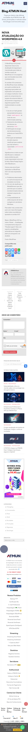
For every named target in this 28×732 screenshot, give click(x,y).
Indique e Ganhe (13, 676)
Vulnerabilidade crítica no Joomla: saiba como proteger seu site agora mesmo (14, 388)
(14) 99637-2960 (14, 572)
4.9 (10, 260)
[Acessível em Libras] (25, 366)
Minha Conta (13, 696)
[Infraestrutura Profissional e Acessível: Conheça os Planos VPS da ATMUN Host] (14, 397)
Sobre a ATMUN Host (14, 673)
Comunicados (11, 510)
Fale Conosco (13, 688)
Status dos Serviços (24, 710)
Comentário (7, 319)
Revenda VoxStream (14, 622)
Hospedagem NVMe (12, 611)
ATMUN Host (15, 270)
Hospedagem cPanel (14, 608)
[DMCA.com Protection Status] (14, 589)
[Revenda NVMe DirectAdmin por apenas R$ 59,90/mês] (14, 478)
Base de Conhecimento (14, 702)
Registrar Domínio (14, 654)
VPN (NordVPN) (14, 628)
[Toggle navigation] (25, 3)
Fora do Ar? (7, 718)
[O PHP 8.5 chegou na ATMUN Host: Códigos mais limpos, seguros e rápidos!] (14, 439)
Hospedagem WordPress (14, 613)
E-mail (16, 331)
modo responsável (10, 159)
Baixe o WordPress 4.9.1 (12, 220)
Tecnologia (16, 445)
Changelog (10, 507)
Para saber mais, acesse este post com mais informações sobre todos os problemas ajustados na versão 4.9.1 (13, 211)
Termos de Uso (3, 709)
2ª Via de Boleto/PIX (14, 699)
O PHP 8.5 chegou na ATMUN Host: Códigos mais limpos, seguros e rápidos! (13, 450)
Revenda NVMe (14, 616)
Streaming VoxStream (14, 640)
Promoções (16, 404)
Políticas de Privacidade (16, 709)
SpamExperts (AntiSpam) (14, 625)
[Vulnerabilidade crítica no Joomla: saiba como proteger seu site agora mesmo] (14, 377)
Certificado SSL (14, 602)
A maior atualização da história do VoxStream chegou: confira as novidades (14, 429)
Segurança (14, 42)
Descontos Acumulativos (14, 682)
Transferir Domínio (14, 657)
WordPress (12, 239)
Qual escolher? (14, 642)
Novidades (5, 42)
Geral (8, 517)
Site (4, 338)
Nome (5, 331)
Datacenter (14, 679)
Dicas (5, 383)
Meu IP (15, 718)
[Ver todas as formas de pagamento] (14, 579)
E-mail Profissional (14, 605)
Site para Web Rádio (14, 645)
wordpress (14, 260)
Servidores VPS (12, 665)
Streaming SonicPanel (14, 637)
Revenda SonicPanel (14, 619)
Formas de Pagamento (14, 685)
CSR (21, 718)
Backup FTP (14, 599)
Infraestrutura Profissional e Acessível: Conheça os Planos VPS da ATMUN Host (13, 408)
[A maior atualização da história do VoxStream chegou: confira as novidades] (14, 418)
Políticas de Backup (9, 710)
